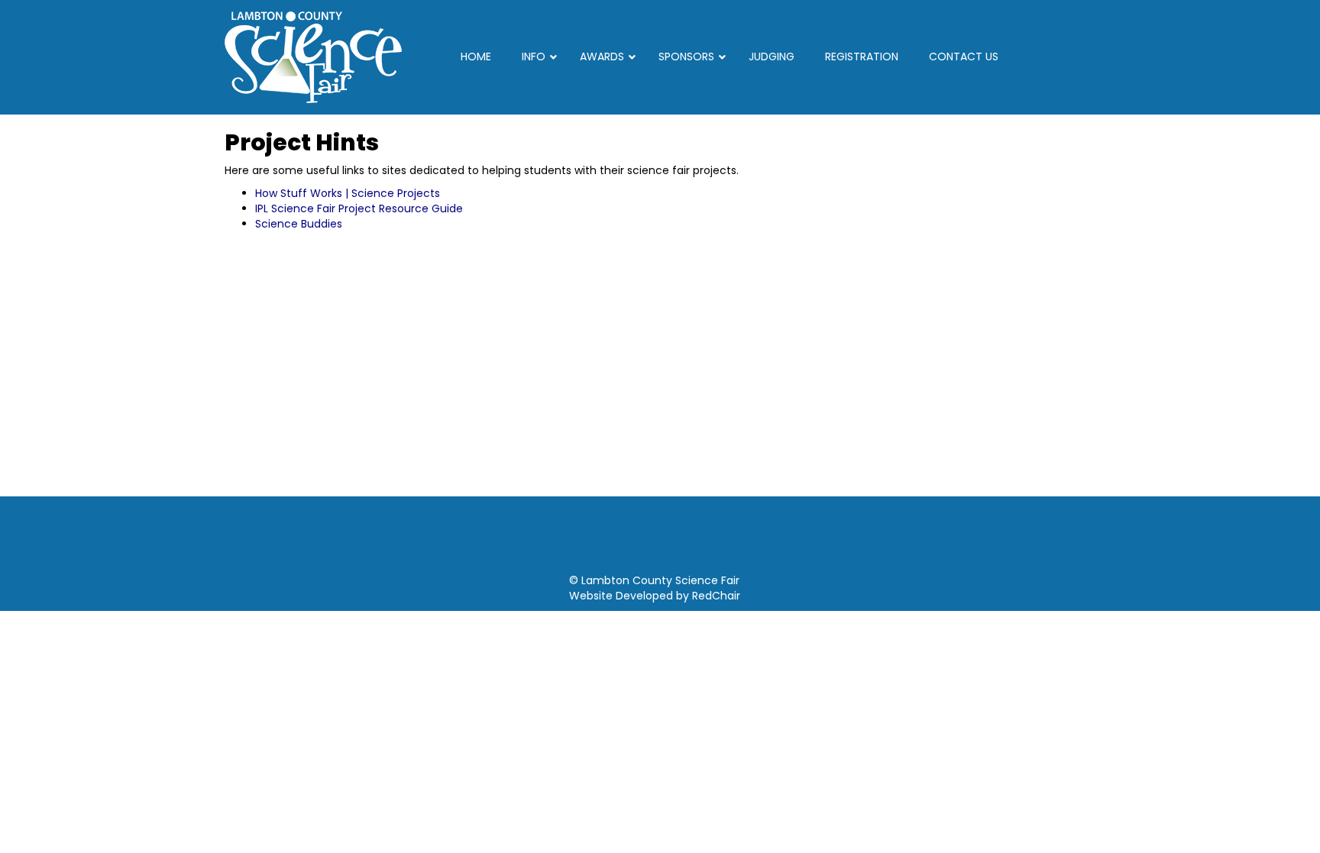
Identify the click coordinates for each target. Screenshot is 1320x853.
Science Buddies (298, 223)
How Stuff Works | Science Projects (347, 193)
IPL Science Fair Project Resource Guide (359, 208)
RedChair (716, 595)
